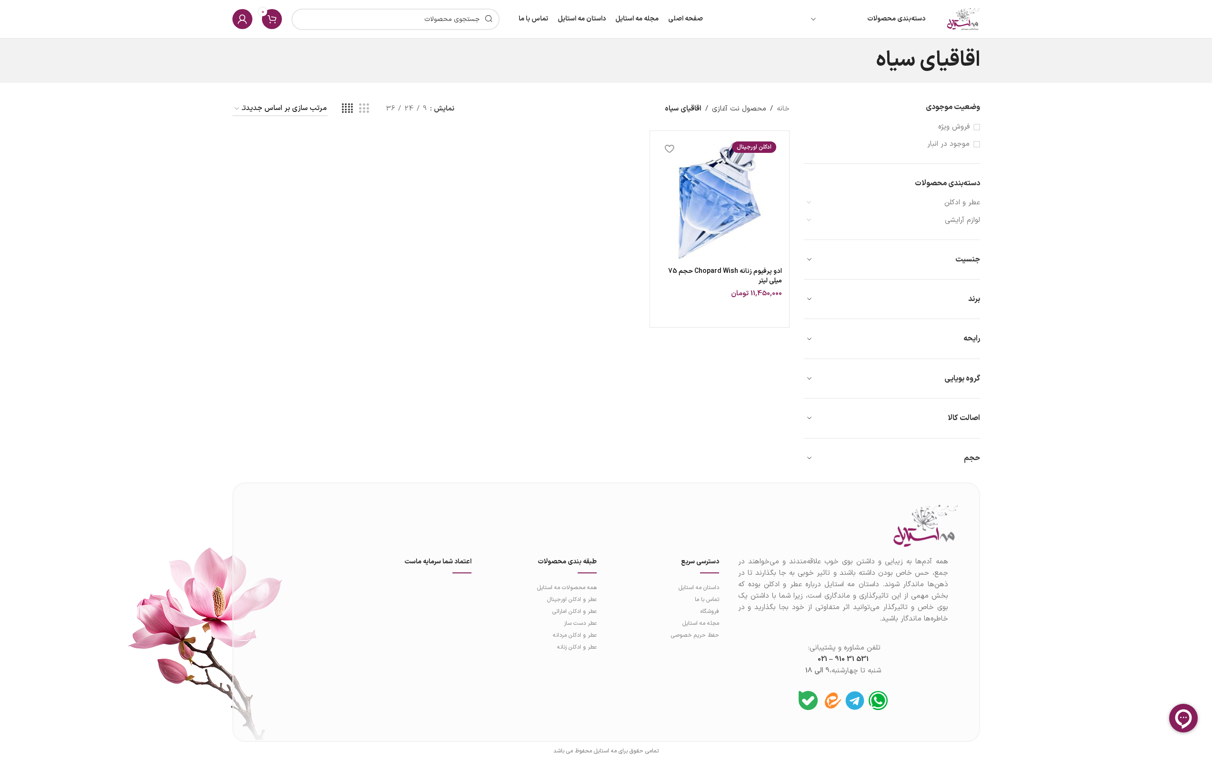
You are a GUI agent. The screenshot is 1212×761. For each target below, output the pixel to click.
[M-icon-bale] (808, 700)
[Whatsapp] (878, 700)
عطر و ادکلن (962, 202)
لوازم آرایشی (962, 220)
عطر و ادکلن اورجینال (572, 599)
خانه (783, 108)
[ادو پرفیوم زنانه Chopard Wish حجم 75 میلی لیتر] (719, 200)
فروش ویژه (954, 127)
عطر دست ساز (580, 623)
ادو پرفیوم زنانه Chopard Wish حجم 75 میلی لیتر (725, 276)
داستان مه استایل (699, 587)
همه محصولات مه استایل (567, 587)
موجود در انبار (948, 144)
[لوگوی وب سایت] (963, 18)
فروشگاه (710, 611)
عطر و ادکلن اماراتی (574, 611)
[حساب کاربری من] (242, 19)
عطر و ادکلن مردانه (575, 635)
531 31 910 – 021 (843, 659)
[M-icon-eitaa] (831, 700)
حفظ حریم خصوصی (695, 635)
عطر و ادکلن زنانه (577, 647)
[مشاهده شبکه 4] (347, 109)
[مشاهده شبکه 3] (364, 109)
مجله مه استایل (700, 623)
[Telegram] (854, 700)
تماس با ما (707, 599)
